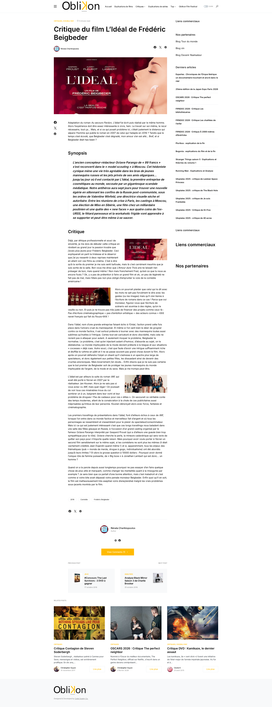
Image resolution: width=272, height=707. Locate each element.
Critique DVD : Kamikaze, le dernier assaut (190, 650)
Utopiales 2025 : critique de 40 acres (194, 218)
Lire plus (97, 669)
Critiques (58, 21)
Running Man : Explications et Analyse (194, 171)
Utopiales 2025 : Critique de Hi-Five (193, 210)
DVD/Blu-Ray (68, 21)
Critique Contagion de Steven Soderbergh (74, 650)
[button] (55, 6)
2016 (72, 499)
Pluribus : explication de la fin (190, 143)
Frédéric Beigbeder (101, 499)
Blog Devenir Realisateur (189, 55)
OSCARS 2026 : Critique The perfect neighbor (135, 650)
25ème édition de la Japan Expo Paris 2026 (197, 89)
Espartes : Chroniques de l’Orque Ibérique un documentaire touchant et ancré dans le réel (197, 77)
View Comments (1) (116, 552)
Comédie (84, 499)
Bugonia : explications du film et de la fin (195, 151)
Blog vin (180, 48)
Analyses (129, 574)
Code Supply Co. (81, 698)
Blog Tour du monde (186, 41)
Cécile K (177, 668)
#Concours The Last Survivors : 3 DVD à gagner (95, 580)
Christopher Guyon (68, 668)
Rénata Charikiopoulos (70, 49)
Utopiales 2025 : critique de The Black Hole (197, 190)
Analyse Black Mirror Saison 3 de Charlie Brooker (136, 580)
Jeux (86, 574)
